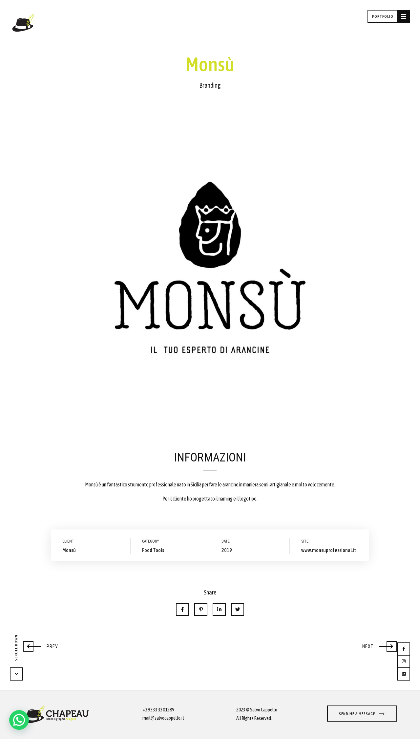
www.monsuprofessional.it (328, 550)
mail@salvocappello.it (163, 718)
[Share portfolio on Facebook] (182, 609)
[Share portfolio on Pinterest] (200, 609)
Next (379, 644)
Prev (40, 644)
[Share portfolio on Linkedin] (219, 609)
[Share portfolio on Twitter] (237, 609)
